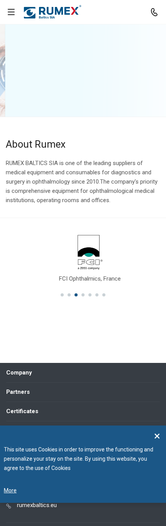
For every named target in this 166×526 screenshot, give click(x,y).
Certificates (22, 411)
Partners (18, 391)
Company (19, 372)
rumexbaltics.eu (37, 505)
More (10, 490)
